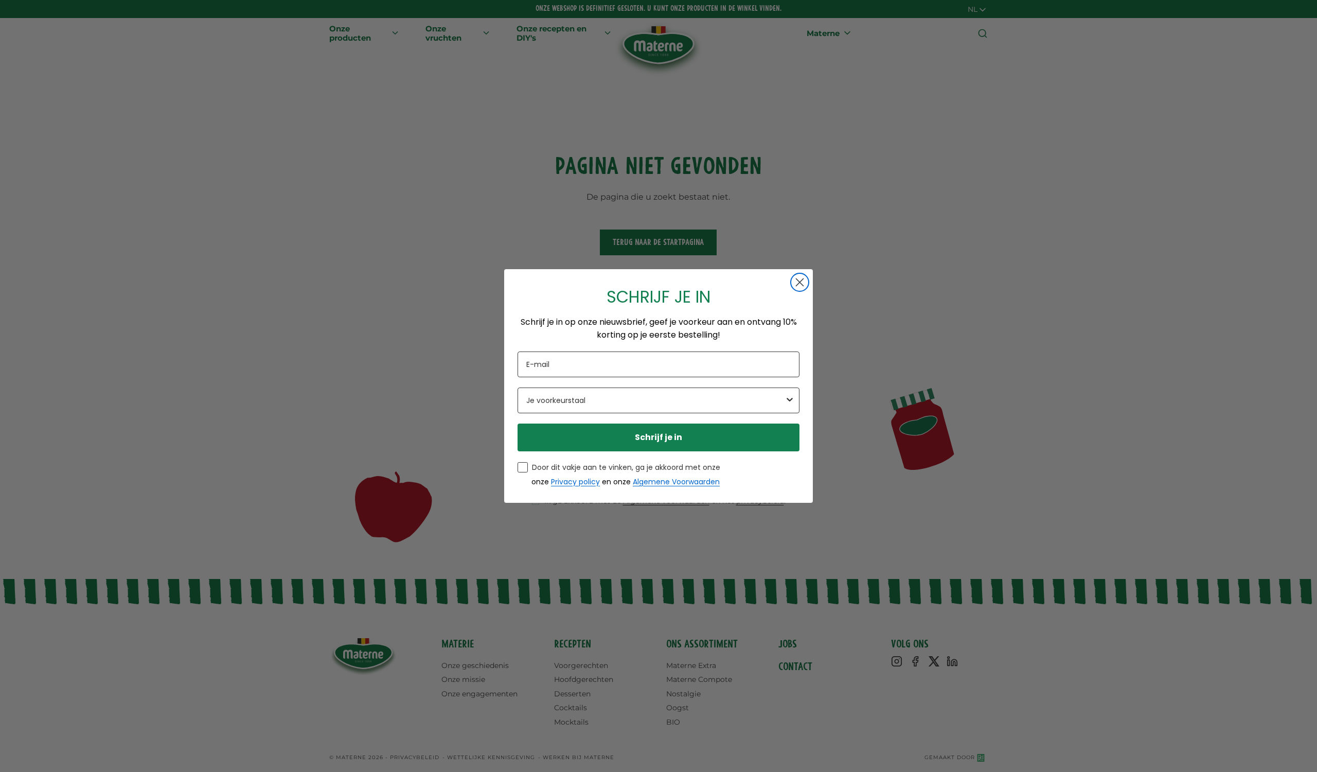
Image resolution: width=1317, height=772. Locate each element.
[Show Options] (790, 400)
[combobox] (655, 400)
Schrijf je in (658, 437)
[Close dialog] (800, 282)
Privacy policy (575, 482)
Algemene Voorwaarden (676, 482)
